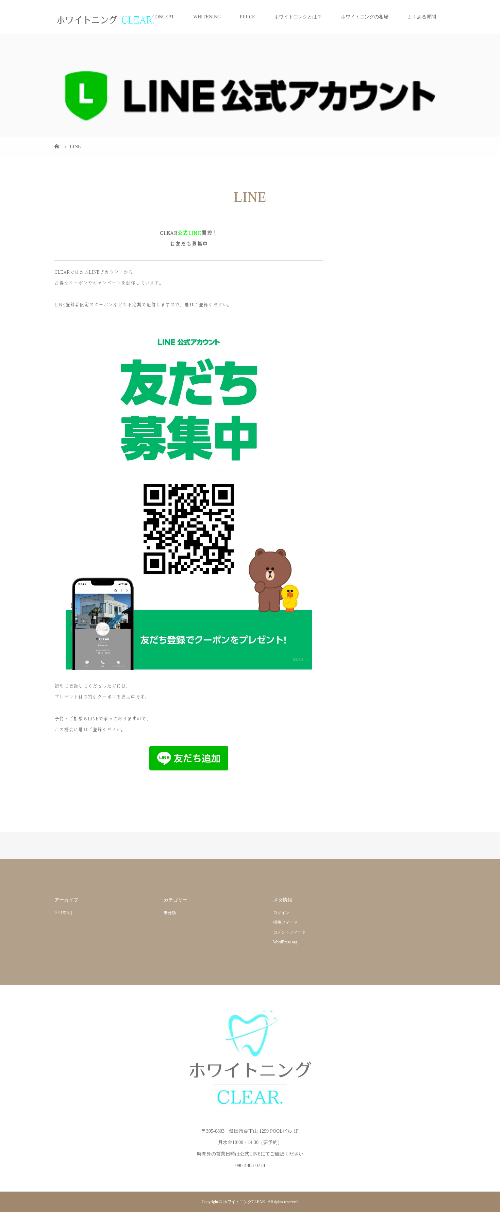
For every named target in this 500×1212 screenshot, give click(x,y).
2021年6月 (63, 912)
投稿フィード (285, 922)
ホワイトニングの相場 (364, 16)
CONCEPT (163, 16)
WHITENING (207, 16)
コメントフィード (289, 932)
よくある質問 (421, 16)
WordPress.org (285, 942)
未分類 (170, 912)
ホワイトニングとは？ (298, 16)
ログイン (281, 912)
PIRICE (247, 16)
